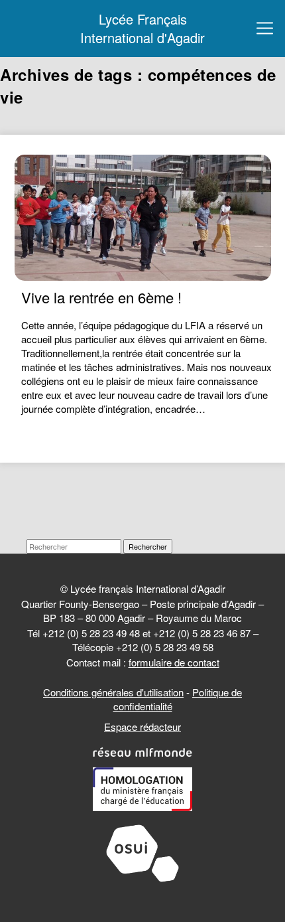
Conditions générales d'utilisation (113, 692)
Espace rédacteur (142, 726)
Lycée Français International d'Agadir (142, 28)
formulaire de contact (174, 662)
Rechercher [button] (148, 546)
